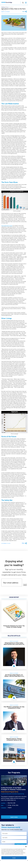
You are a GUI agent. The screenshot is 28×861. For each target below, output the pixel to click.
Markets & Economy (5, 11)
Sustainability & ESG (5, 543)
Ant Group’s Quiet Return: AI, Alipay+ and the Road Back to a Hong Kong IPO (14, 676)
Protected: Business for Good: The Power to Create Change (14, 626)
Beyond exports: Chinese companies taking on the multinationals (14, 740)
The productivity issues (6, 225)
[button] (26, 846)
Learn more (14, 817)
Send (25, 584)
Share (23, 11)
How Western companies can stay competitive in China (14, 707)
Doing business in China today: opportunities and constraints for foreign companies (14, 644)
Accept (14, 857)
